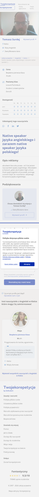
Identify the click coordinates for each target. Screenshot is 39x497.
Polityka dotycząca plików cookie (13, 257)
